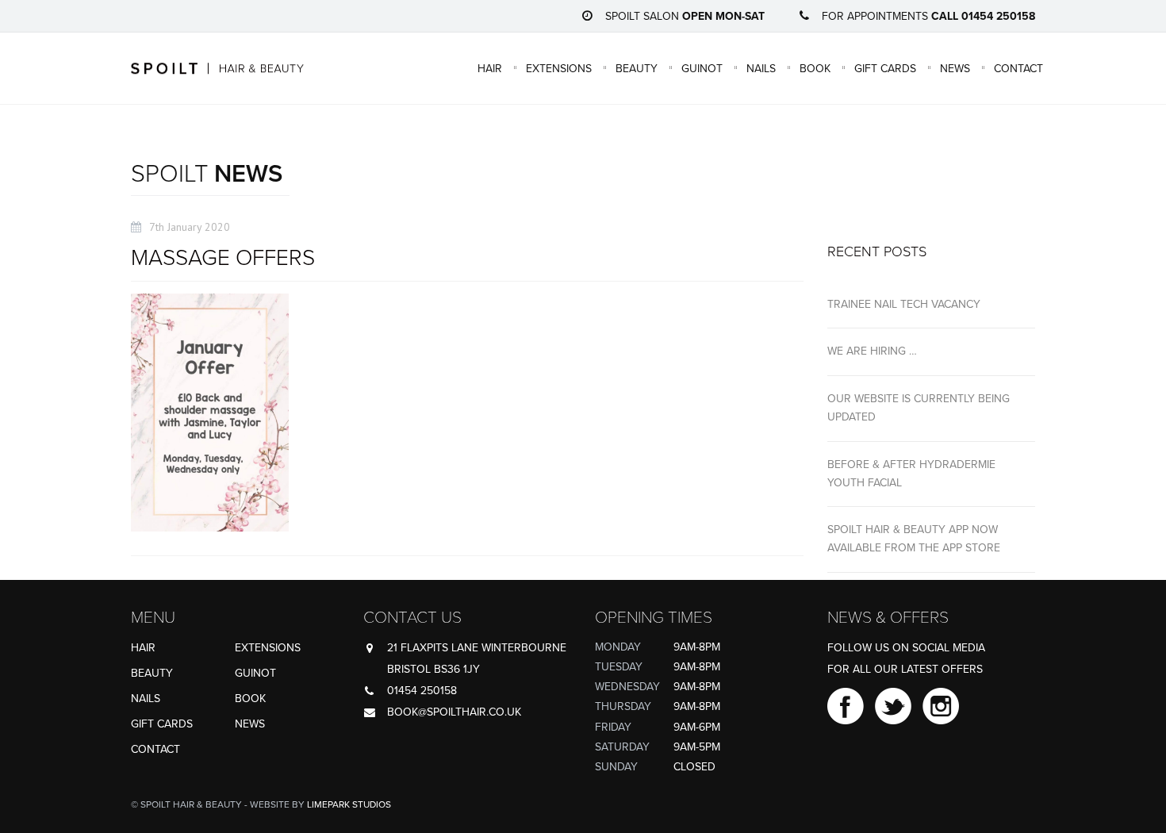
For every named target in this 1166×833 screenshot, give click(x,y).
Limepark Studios (349, 804)
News (955, 68)
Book (815, 68)
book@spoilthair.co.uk (454, 712)
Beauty (637, 68)
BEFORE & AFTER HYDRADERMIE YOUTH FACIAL (911, 473)
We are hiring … (872, 351)
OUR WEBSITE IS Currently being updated (918, 408)
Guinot (702, 68)
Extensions (559, 68)
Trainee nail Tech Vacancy (903, 304)
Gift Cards (885, 68)
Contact (1018, 68)
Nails (761, 68)
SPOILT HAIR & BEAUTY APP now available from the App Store (913, 539)
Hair (490, 68)
